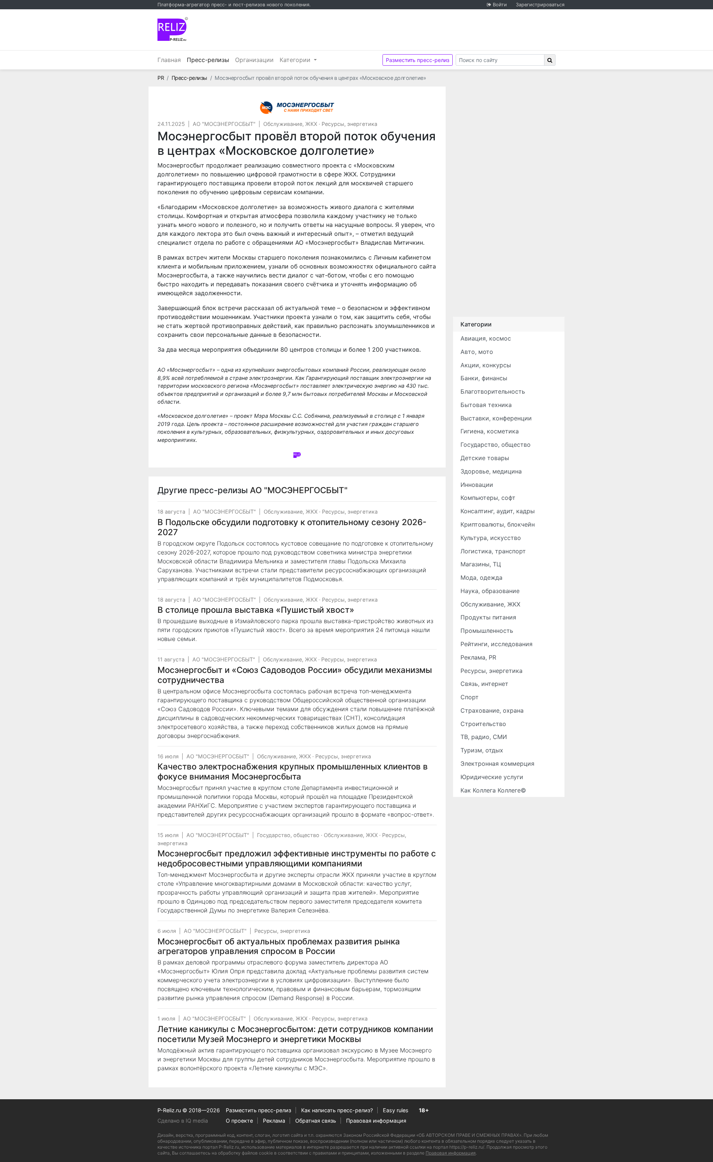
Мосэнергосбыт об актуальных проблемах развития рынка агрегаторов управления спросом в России (278, 946)
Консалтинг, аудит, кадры (497, 511)
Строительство (483, 724)
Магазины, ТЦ (480, 564)
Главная (169, 60)
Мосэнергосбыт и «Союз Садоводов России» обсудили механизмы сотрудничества (294, 675)
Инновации (476, 484)
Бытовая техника (486, 405)
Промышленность (486, 630)
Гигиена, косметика (489, 431)
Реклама (274, 1120)
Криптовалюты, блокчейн (497, 524)
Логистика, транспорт (493, 551)
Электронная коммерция (497, 763)
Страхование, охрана (492, 710)
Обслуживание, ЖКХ (290, 124)
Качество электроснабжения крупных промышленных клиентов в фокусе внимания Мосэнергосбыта (292, 771)
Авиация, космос (485, 338)
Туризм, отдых (481, 750)
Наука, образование (490, 591)
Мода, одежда (481, 577)
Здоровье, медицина (491, 471)
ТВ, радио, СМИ (483, 737)
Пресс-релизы (209, 60)
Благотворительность (492, 391)
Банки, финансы (483, 378)
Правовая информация (376, 1120)
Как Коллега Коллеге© (493, 790)
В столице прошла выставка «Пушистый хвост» (255, 610)
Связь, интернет (484, 683)
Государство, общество (288, 835)
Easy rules (395, 1110)
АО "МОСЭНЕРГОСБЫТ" (224, 124)
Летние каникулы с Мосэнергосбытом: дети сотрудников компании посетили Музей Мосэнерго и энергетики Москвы (295, 1034)
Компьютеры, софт (487, 497)
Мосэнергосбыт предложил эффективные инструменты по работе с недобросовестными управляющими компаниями (296, 858)
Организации (254, 60)
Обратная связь (315, 1120)
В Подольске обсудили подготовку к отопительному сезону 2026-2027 (291, 527)
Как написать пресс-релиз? (337, 1110)
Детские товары (484, 458)
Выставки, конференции (496, 418)
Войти (500, 4)
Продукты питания (488, 617)
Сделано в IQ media (182, 1120)
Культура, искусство (490, 537)
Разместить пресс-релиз (417, 60)
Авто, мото (476, 351)
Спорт (469, 697)
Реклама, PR (478, 657)
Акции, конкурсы (485, 365)
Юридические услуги (491, 777)
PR (160, 78)
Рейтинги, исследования (496, 644)
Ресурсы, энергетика (349, 124)
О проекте (239, 1120)
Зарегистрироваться (540, 4)
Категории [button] (296, 60)
